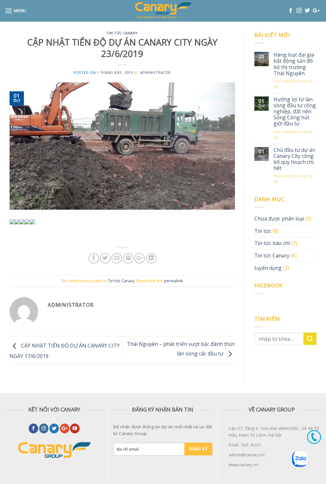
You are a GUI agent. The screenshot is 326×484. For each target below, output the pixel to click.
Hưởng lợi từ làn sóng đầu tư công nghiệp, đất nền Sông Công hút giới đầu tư (294, 111)
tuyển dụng (268, 267)
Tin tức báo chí (272, 243)
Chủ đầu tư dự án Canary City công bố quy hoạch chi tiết (294, 159)
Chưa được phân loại (279, 218)
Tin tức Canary (122, 33)
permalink (173, 281)
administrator (155, 72)
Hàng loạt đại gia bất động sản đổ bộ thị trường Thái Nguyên (293, 64)
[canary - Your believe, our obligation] (163, 11)
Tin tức (262, 231)
